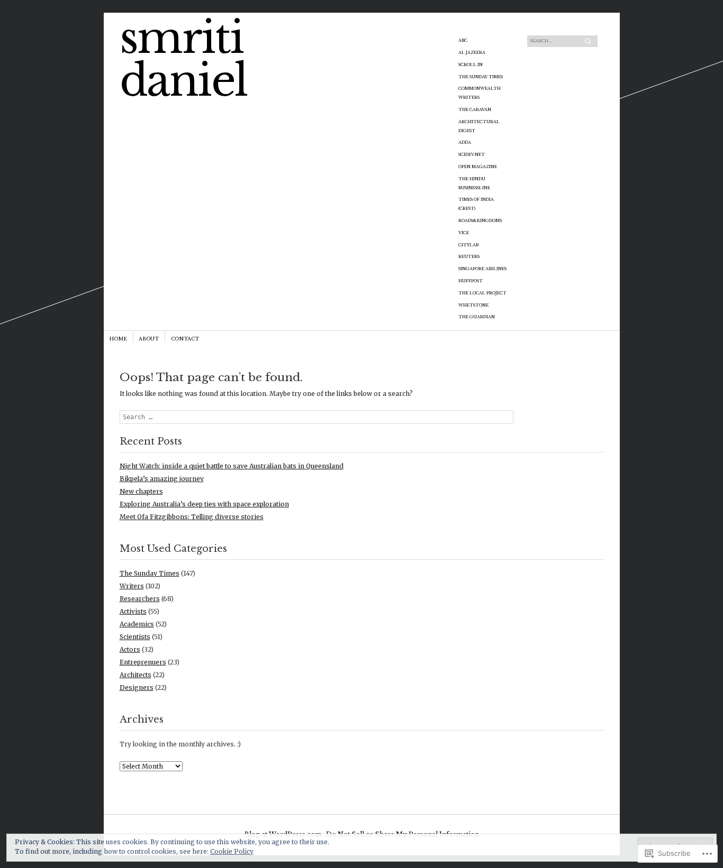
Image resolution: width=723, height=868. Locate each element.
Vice (463, 232)
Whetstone (473, 305)
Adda (464, 142)
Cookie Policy (232, 851)
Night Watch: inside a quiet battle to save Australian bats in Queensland (232, 466)
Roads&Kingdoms (480, 220)
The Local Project (482, 293)
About (149, 338)
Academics (137, 624)
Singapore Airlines (482, 268)
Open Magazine (477, 166)
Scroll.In (470, 64)
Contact (185, 338)
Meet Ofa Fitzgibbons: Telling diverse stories (192, 517)
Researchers (140, 599)
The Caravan (474, 109)
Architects (135, 675)
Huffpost (470, 281)
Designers (136, 687)
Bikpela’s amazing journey (162, 479)
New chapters (141, 491)
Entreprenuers (143, 662)
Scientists (135, 637)
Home (118, 338)
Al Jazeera (471, 52)
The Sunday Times (480, 77)
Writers (132, 586)
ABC (462, 40)
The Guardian (476, 317)
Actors (130, 649)
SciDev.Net (471, 154)
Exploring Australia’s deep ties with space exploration (204, 504)
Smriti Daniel (184, 59)
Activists (133, 611)
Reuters (469, 256)
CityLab (468, 245)
